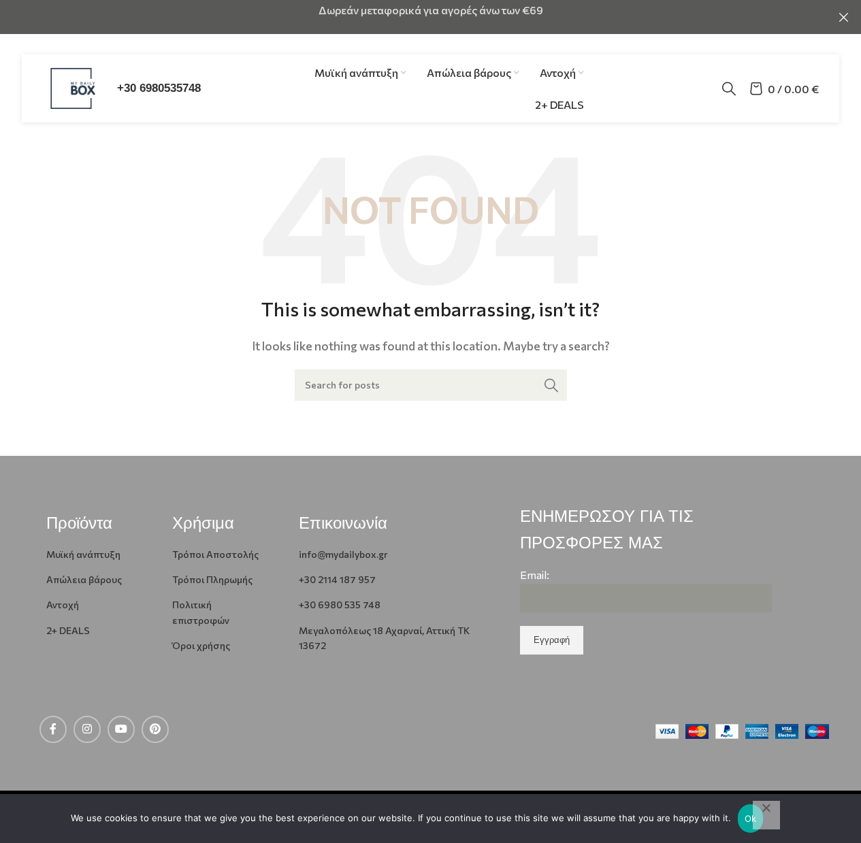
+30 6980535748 (159, 88)
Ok (751, 818)
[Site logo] (72, 86)
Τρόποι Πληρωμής (212, 579)
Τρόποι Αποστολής (215, 554)
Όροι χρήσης (201, 645)
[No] (766, 815)
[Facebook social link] (53, 729)
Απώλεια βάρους (84, 579)
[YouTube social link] (121, 729)
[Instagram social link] (87, 729)
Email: (534, 574)
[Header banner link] (430, 17)
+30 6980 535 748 (339, 604)
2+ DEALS (68, 630)
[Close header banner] (844, 17)
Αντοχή (62, 604)
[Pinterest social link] (155, 729)
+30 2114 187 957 (337, 579)
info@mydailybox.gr (343, 554)
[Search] (729, 88)
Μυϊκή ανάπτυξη (83, 554)
